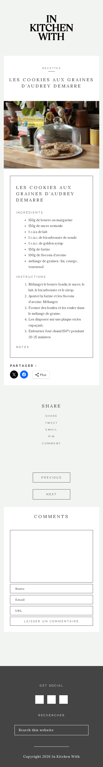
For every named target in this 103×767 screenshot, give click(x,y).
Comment (51, 443)
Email (52, 429)
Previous (51, 477)
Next (51, 494)
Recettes (51, 68)
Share (51, 416)
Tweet (51, 422)
